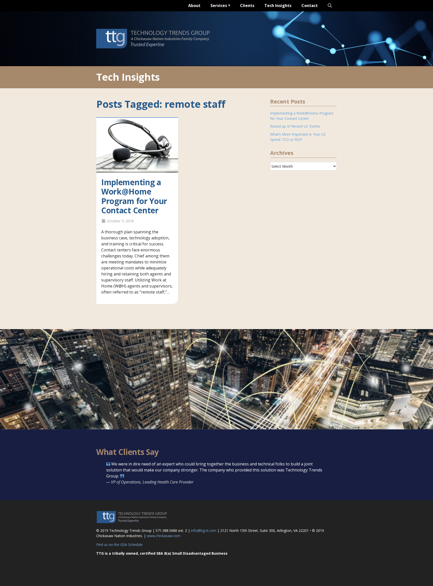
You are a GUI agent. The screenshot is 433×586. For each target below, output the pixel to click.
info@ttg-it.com (203, 530)
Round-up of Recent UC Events (295, 126)
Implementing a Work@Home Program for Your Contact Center (134, 196)
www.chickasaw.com (163, 535)
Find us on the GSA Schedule (119, 544)
